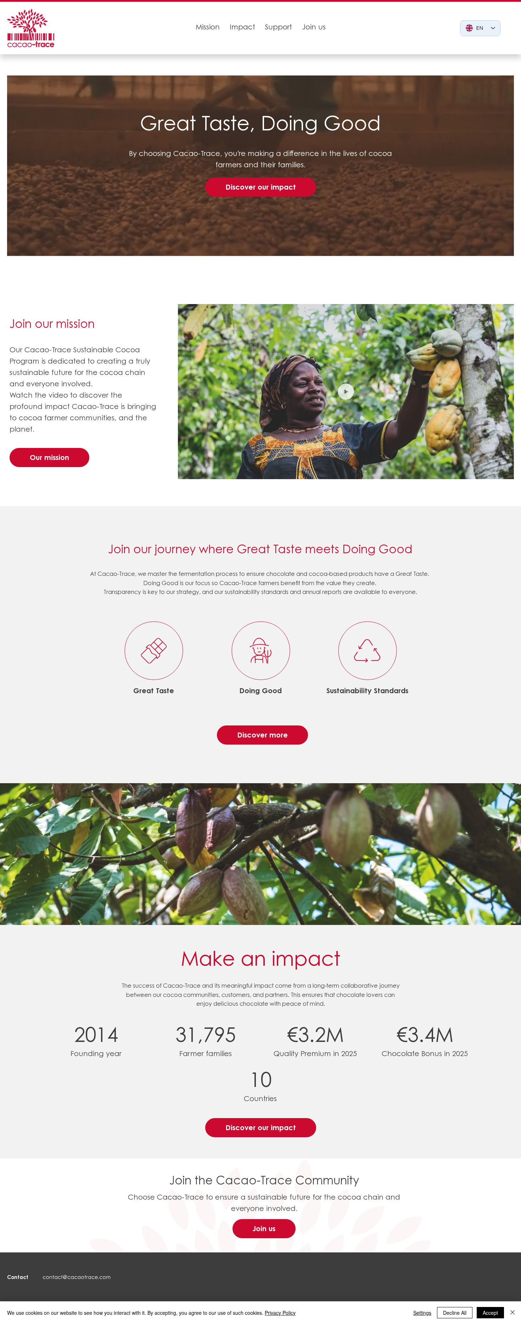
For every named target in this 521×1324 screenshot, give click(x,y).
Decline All (454, 1312)
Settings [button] (422, 1312)
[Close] (512, 1312)
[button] (501, 470)
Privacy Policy (280, 1312)
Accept (490, 1312)
